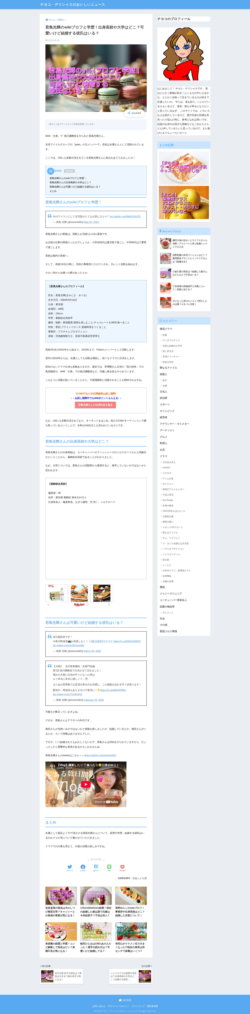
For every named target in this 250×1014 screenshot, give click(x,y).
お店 (162, 449)
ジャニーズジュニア (171, 593)
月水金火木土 (169, 462)
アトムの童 (168, 478)
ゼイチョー (168, 484)
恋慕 (165, 335)
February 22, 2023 (94, 700)
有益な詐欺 (168, 362)
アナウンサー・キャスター (174, 423)
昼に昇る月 (168, 351)
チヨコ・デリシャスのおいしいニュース (72, 4)
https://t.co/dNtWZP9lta (113, 690)
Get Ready (168, 500)
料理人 (163, 443)
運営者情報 (152, 1006)
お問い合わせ (98, 1006)
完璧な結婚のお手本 (172, 346)
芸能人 (136, 878)
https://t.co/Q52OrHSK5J (127, 641)
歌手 (165, 380)
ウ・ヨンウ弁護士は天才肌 (176, 543)
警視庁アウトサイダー (173, 489)
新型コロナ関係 (168, 631)
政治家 (163, 398)
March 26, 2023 (92, 651)
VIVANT (166, 467)
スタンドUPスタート (173, 527)
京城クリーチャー (171, 356)
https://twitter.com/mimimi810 (100, 755)
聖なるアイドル (168, 367)
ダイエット (168, 612)
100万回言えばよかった (174, 511)
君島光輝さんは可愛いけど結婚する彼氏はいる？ (75, 186)
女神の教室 (168, 505)
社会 (162, 618)
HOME (127, 1000)
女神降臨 (167, 576)
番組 (162, 587)
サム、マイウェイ (171, 538)
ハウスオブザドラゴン (173, 549)
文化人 (163, 391)
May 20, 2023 (91, 222)
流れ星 (166, 559)
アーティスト (167, 430)
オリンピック (167, 411)
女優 (144, 878)
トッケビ (167, 565)
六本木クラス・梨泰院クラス (177, 570)
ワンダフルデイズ (171, 340)
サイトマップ (138, 1006)
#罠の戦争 (96, 641)
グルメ (163, 437)
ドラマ (163, 456)
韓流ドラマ (166, 328)
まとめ (53, 191)
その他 (163, 624)
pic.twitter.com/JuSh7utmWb (68, 645)
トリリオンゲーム (171, 554)
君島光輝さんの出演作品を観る (95, 405)
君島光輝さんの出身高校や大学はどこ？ (70, 182)
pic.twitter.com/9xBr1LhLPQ (125, 216)
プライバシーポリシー (118, 1006)
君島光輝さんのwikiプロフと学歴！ (68, 178)
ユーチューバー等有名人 (173, 600)
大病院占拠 (168, 516)
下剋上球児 (168, 494)
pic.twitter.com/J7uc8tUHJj (67, 694)
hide (69, 171)
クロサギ (167, 473)
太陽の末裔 (168, 581)
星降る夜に (168, 522)
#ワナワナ (107, 641)
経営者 (163, 417)
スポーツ (165, 404)
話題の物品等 (167, 606)
